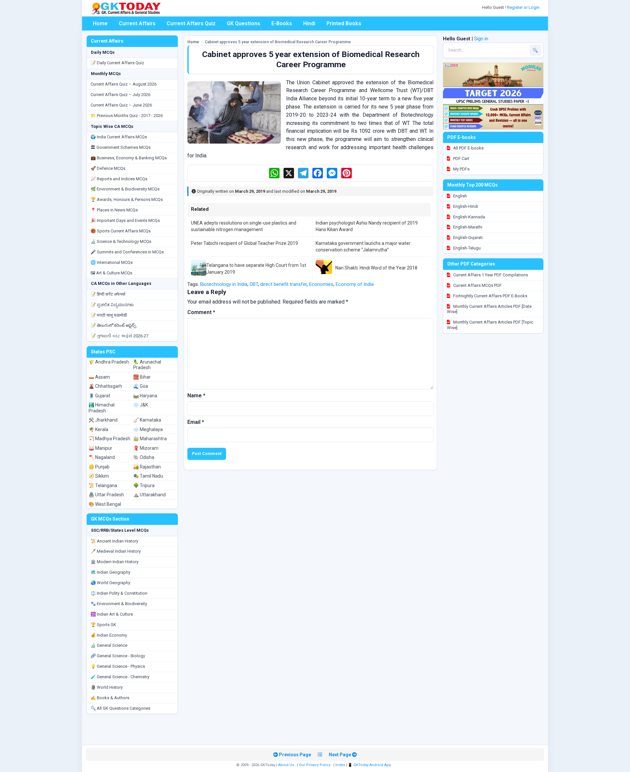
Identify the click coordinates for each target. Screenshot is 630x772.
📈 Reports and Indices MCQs (119, 178)
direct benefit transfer (283, 284)
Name (196, 395)
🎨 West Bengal (105, 504)
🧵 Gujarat (99, 395)
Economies (321, 284)
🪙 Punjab (99, 466)
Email (195, 422)
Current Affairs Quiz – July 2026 (120, 94)
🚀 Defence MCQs (108, 168)
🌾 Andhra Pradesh (109, 362)
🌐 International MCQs (112, 262)
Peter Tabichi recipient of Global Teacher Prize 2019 (244, 243)
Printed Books (343, 23)
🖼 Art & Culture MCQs (111, 272)
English (459, 195)
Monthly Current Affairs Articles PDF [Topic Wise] (490, 325)
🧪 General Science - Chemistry (120, 676)
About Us (286, 765)
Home (100, 23)
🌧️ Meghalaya (148, 429)
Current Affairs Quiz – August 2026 (124, 84)
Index (340, 765)
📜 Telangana (103, 485)
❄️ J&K (140, 404)
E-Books (281, 23)
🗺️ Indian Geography (110, 572)
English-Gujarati (467, 237)
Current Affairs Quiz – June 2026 (121, 105)
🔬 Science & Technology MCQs (121, 241)
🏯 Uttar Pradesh (106, 494)
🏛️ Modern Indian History (114, 561)
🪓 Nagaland (102, 457)
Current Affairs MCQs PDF (477, 285)
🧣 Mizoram (145, 448)
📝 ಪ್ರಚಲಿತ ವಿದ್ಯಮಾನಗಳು (112, 304)
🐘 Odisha (143, 457)
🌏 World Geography (110, 582)
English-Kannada (468, 216)
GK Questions (243, 23)
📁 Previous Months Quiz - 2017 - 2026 (127, 115)
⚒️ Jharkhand (103, 420)
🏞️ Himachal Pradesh (102, 407)
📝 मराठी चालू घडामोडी (109, 315)
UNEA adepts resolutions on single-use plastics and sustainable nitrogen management (243, 226)
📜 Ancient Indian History (114, 541)
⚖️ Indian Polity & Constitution (119, 593)
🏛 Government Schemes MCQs (121, 147)
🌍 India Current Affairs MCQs (119, 136)
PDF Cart (460, 158)
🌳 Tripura (144, 485)
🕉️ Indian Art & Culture (112, 614)
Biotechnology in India (223, 284)
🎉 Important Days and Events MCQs (125, 220)
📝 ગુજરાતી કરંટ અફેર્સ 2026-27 (119, 335)
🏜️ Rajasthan (147, 466)
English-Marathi (467, 227)
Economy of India (355, 284)
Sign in (481, 39)
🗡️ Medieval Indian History (116, 551)
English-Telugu (466, 248)
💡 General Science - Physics (118, 666)
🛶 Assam (99, 377)
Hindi (309, 23)
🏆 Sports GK (103, 624)
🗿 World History (107, 687)
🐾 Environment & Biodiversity (119, 603)
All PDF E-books (468, 148)
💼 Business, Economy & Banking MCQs (129, 157)
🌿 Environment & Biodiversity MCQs (125, 189)
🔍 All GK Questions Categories (120, 708)
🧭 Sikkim (99, 476)
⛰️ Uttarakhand (149, 494)
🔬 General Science (109, 645)
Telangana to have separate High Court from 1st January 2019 (256, 268)
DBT (254, 284)
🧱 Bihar (142, 377)
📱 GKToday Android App (370, 765)
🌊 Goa (140, 386)
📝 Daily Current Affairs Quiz (117, 62)
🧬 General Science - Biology (118, 655)
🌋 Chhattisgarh (105, 386)
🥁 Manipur (100, 448)
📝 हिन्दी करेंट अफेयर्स (108, 294)
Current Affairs (137, 23)
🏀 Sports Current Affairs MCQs (121, 230)
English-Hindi (465, 206)
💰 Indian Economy (109, 635)
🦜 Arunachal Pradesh (147, 364)
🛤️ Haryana (145, 395)
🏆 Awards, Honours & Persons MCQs (127, 199)
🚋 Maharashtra (150, 438)
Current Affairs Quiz (191, 23)
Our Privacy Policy (314, 765)
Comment (201, 312)
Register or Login (523, 7)
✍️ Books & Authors (110, 697)
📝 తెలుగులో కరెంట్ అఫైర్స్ (113, 325)
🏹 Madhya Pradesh (109, 438)
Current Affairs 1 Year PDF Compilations (490, 274)
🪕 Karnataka (147, 420)
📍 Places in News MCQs (114, 210)
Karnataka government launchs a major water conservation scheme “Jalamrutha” (363, 246)
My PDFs (461, 169)
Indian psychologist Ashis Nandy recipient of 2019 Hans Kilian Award (367, 226)
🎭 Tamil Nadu (148, 476)
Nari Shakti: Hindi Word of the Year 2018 (376, 267)
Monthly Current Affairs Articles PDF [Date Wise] (489, 309)
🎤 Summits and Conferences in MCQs (127, 251)
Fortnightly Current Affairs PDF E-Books (489, 295)
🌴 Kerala (98, 429)
